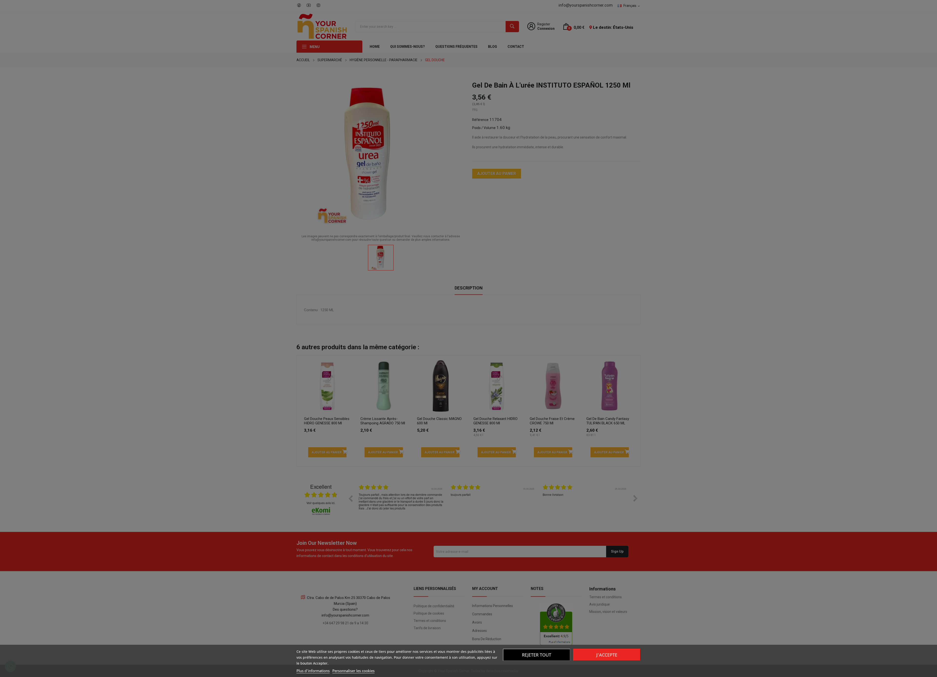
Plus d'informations (313, 670)
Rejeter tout (536, 655)
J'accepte (606, 655)
